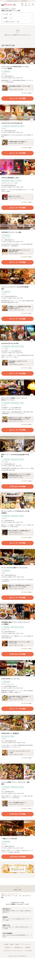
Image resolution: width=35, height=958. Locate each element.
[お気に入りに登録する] (32, 64)
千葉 (20, 895)
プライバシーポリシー (26, 944)
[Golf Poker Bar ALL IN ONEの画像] (17, 333)
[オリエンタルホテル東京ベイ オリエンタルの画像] (17, 557)
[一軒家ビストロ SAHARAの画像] (17, 828)
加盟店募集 (27, 947)
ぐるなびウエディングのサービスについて (13, 950)
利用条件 (17, 944)
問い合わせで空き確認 (18, 486)
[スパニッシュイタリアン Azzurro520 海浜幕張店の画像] (17, 276)
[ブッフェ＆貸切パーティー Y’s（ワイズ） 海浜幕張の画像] (17, 772)
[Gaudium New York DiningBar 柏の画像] (17, 113)
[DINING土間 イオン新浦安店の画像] (17, 723)
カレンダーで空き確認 (18, 98)
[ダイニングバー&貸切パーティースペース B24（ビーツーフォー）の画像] (17, 387)
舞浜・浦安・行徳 (26, 895)
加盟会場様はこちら (19, 947)
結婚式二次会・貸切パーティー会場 (9, 895)
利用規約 (12, 944)
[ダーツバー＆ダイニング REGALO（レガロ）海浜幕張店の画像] (17, 501)
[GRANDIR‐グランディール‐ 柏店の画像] (17, 222)
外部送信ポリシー (9, 947)
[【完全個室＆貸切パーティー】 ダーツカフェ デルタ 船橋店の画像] (17, 612)
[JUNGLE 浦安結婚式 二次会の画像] (17, 167)
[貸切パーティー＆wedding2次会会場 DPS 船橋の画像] (17, 444)
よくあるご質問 (27, 950)
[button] (17, 910)
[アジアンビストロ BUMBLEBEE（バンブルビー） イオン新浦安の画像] (17, 56)
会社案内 (6, 944)
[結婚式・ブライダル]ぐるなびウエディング (11, 894)
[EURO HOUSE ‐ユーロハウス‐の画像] (17, 668)
